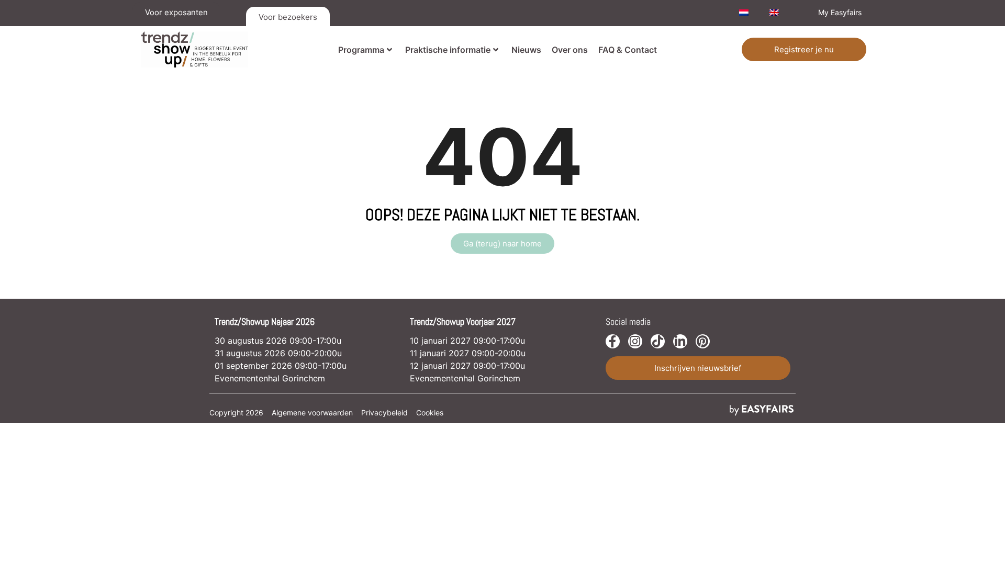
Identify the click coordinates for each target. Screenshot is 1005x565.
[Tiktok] (658, 341)
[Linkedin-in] (680, 341)
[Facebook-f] (613, 341)
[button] (804, 49)
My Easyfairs (840, 12)
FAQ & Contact (627, 49)
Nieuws (526, 49)
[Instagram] (635, 341)
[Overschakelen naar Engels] (774, 12)
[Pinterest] (703, 341)
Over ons (570, 49)
